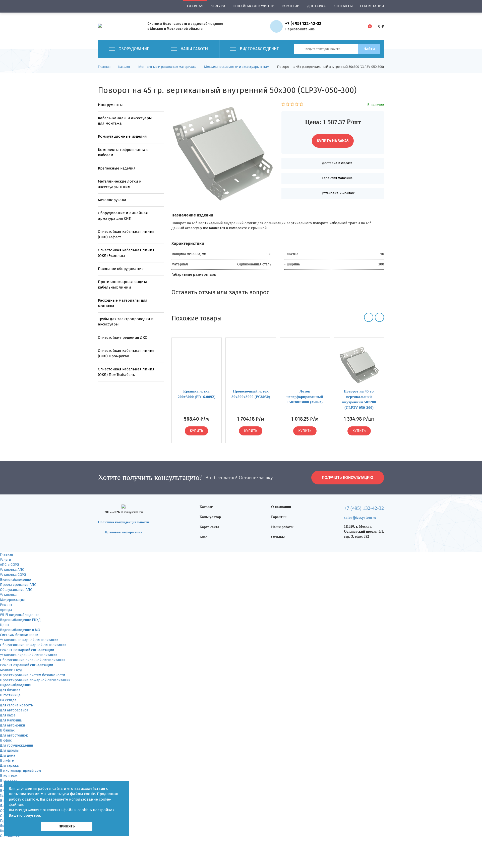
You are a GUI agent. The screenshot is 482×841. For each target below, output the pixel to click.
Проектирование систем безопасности (32, 675)
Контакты (343, 6)
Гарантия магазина (337, 178)
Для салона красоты (16, 705)
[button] (368, 317)
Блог (203, 537)
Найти (369, 48)
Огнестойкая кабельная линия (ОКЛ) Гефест (126, 234)
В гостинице (10, 695)
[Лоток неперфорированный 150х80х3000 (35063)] (305, 365)
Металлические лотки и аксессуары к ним (120, 184)
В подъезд (8, 780)
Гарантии (290, 6)
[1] (283, 105)
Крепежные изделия (117, 168)
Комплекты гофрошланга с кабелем (123, 152)
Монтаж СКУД (11, 670)
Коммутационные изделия (122, 136)
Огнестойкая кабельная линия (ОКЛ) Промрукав (126, 353)
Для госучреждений (16, 745)
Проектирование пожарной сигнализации (35, 680)
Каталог (206, 507)
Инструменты (110, 104)
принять (66, 826)
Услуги (218, 6)
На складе (8, 700)
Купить (196, 431)
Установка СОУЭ (13, 575)
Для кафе (8, 715)
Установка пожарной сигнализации (29, 640)
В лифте (7, 760)
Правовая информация (123, 532)
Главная (195, 6)
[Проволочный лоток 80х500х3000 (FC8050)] (251, 365)
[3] (292, 105)
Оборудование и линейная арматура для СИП (123, 215)
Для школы (9, 750)
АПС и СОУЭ (9, 565)
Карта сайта (209, 527)
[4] (297, 105)
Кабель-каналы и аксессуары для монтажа (125, 121)
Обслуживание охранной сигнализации (32, 660)
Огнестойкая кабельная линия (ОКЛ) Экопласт (126, 253)
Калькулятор (210, 517)
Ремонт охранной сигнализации (26, 665)
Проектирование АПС (18, 585)
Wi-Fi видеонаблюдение (19, 615)
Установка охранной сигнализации (28, 655)
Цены (4, 625)
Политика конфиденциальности (123, 522)
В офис (6, 740)
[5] (301, 105)
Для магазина (11, 720)
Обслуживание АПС (16, 590)
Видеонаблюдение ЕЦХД (20, 620)
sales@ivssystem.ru (360, 518)
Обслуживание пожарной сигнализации (33, 645)
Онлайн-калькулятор (253, 6)
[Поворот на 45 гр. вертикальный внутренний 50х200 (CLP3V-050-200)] (359, 365)
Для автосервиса (14, 710)
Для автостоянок (14, 735)
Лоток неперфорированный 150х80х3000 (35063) (304, 396)
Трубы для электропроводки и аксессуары (126, 321)
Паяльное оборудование (121, 268)
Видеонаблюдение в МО (20, 630)
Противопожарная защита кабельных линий (122, 284)
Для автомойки (12, 725)
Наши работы (282, 527)
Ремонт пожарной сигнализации (27, 650)
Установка (8, 595)
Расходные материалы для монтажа (122, 303)
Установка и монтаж (338, 193)
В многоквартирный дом (20, 770)
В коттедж (9, 775)
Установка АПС (12, 570)
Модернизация (12, 600)
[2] (288, 105)
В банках (7, 730)
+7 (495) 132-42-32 (303, 23)
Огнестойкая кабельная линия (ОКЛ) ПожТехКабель (126, 372)
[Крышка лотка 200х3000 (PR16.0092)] (197, 365)
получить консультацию (347, 477)
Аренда (6, 610)
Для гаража (9, 765)
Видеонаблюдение (15, 580)
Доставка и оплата (337, 163)
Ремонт (6, 605)
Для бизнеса (10, 690)
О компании (372, 6)
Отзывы (278, 537)
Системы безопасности (19, 635)
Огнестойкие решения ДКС (122, 337)
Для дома (7, 755)
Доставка (316, 6)
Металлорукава (112, 200)
